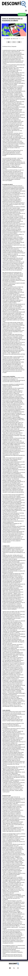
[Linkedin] (10, 968)
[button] (8, 42)
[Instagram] (18, 968)
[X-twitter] (14, 968)
